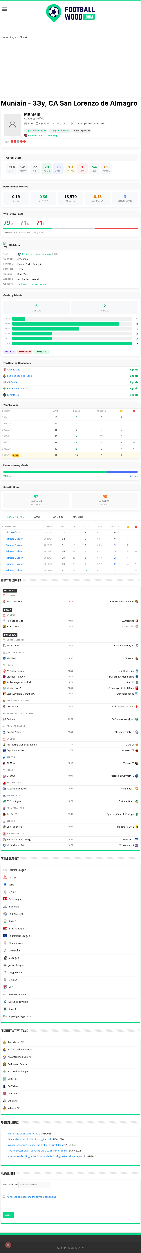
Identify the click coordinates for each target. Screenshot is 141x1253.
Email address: (10, 1184)
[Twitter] (65, 1247)
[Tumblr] (76, 1247)
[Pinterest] (68, 1247)
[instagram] (79, 1247)
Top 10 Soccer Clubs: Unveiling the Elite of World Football (38, 1150)
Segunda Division (18, 1001)
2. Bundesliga (16, 928)
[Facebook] (62, 1247)
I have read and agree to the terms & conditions (31, 1196)
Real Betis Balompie (17, 388)
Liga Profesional (61, 130)
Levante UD (13, 395)
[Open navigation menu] (4, 10)
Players (14, 37)
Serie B (12, 921)
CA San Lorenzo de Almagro (44, 135)
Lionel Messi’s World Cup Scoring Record (29, 1139)
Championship (16, 943)
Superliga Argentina (19, 1016)
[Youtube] (72, 1247)
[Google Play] (82, 1247)
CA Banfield (13, 382)
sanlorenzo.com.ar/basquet (32, 284)
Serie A (12, 884)
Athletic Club (13, 369)
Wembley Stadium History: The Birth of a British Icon (35, 1145)
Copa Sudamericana (36, 130)
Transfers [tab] (56, 516)
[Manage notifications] (8, 1245)
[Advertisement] (70, 69)
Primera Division (14, 538)
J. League (13, 957)
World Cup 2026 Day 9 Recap (23, 1133)
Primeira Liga (15, 913)
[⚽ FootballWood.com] (70, 12)
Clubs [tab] (37, 516)
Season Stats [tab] (15, 516)
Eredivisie (13, 906)
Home (5, 37)
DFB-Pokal (14, 950)
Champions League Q (20, 935)
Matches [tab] (78, 516)
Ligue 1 (12, 891)
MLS (10, 987)
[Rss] (58, 1247)
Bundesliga (14, 899)
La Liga (12, 877)
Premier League (17, 869)
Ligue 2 (12, 979)
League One (15, 972)
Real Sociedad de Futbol (19, 375)
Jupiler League (16, 965)
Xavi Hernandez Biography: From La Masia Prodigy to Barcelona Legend (45, 1156)
